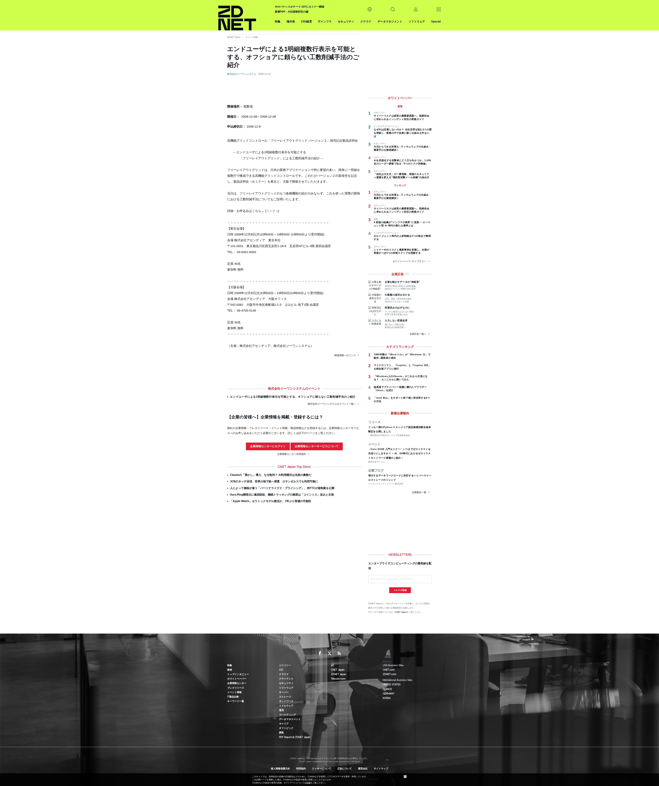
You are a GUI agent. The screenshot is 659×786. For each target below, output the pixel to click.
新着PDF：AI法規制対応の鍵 (291, 11)
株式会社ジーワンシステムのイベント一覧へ (332, 403)
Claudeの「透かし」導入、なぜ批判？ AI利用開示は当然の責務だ (270, 474)
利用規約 (301, 768)
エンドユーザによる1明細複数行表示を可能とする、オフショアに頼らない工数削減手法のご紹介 (293, 396)
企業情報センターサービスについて (317, 446)
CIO (281, 669)
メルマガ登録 (400, 590)
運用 (281, 710)
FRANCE (387, 689)
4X (332, 665)
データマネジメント (390, 21)
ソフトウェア (416, 21)
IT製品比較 (233, 696)
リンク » (272, 211)
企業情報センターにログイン (268, 446)
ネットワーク (286, 701)
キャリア (284, 723)
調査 (281, 732)
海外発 (291, 21)
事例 (229, 669)
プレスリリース (235, 687)
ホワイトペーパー (236, 678)
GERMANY (388, 693)
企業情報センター (236, 683)
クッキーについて (321, 768)
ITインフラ (325, 21)
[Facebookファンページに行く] (319, 653)
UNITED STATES (391, 684)
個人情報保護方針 (280, 768)
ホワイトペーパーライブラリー (409, 261)
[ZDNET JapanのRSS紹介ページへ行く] (339, 653)
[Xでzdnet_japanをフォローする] (329, 653)
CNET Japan (401, 612)
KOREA (386, 698)
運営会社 (363, 768)
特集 (277, 21)
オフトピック (286, 728)
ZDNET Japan (233, 37)
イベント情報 (251, 37)
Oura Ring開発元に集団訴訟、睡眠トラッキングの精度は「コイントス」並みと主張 (282, 494)
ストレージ (285, 696)
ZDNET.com (389, 674)
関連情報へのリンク (345, 355)
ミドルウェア (286, 705)
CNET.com (389, 669)
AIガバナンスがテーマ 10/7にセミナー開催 (299, 6)
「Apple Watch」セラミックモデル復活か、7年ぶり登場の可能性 (270, 501)
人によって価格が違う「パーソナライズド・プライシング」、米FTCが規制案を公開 (282, 488)
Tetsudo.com (338, 678)
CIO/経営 (306, 21)
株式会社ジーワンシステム (241, 74)
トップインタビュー (238, 674)
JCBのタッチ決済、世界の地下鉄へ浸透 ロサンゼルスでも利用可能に (274, 481)
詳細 (308, 783)
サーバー (284, 692)
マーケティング (287, 714)
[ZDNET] (244, 15)
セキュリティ (346, 21)
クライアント (286, 678)
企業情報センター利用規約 (291, 454)
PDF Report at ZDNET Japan (294, 737)
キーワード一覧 (235, 701)
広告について (344, 768)
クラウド (365, 21)
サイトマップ (381, 768)
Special (436, 21)
